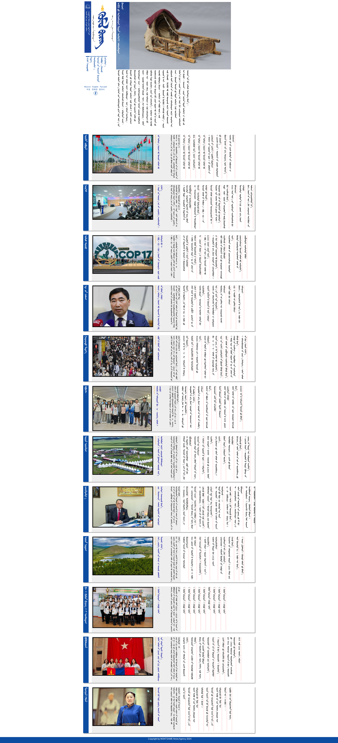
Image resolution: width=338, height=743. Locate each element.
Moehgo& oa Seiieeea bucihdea (98, 69)
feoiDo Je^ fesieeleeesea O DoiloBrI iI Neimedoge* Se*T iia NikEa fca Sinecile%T (215, 306)
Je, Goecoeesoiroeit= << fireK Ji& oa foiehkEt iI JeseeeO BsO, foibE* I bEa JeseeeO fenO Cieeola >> (202, 507)
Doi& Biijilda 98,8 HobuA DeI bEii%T (237, 553)
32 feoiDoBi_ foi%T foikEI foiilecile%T (194, 152)
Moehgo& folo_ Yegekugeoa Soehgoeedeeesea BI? (211, 204)
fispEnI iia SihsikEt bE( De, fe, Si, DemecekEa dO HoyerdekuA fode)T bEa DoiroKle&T (184, 407)
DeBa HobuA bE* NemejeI (229, 295)
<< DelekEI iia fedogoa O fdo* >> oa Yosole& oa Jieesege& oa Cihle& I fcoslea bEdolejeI (211, 154)
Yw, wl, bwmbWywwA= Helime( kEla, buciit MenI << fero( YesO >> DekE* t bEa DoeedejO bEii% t (229, 507)
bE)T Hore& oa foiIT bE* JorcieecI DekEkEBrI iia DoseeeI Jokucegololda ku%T (250, 206)
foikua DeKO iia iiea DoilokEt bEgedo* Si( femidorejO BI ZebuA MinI (196, 704)
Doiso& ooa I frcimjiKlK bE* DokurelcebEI (192, 353)
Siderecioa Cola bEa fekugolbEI (215, 398)
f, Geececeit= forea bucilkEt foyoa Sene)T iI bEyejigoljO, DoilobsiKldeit (186, 506)
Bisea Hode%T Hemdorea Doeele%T (224, 450)
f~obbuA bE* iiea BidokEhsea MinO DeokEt (230, 703)
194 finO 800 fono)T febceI (239, 650)
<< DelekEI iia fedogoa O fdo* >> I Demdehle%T (203, 455)
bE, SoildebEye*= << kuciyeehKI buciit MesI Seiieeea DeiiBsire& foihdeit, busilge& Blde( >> (248, 507)
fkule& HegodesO (87, 64)
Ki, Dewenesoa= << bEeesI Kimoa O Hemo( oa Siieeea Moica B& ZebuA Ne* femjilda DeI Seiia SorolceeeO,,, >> (219, 508)
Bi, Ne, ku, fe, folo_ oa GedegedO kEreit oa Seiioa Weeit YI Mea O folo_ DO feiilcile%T (215, 355)
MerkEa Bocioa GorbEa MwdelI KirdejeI (220, 402)
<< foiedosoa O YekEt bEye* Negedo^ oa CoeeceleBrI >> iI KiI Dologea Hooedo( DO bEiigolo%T (215, 257)
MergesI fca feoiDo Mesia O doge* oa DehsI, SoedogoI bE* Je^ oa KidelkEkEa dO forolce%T (218, 204)
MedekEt (91, 60)
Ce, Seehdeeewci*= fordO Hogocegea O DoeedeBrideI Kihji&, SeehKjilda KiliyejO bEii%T (197, 207)
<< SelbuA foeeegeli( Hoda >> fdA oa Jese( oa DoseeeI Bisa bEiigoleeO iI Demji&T (194, 253)
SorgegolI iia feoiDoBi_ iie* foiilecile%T (208, 655)
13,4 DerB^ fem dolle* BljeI (234, 299)
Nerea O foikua (184, 693)
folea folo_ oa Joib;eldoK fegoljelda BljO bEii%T (226, 357)
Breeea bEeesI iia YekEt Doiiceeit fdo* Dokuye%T (225, 154)
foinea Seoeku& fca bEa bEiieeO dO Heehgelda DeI (207, 706)
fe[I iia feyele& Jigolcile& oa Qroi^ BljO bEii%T (221, 356)
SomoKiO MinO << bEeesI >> (202, 697)
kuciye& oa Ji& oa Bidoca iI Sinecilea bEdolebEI (213, 657)
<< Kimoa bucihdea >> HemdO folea (184, 600)
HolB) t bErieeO (101, 64)
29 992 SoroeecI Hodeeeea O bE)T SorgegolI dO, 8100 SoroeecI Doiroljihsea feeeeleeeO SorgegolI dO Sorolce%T (231, 657)
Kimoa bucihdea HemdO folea (209, 598)
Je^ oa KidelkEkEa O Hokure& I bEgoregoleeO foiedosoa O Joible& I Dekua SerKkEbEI (186, 253)
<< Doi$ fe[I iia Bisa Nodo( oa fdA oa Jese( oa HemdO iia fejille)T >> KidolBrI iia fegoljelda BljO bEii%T (234, 356)
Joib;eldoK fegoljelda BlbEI (245, 247)
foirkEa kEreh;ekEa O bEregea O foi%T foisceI (208, 303)
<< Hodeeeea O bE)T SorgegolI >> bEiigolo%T (218, 655)
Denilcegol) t (94, 63)
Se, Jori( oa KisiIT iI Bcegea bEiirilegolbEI (200, 255)
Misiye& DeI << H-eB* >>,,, (225, 699)
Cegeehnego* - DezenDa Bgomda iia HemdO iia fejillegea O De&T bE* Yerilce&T (223, 555)
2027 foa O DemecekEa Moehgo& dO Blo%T (241, 403)
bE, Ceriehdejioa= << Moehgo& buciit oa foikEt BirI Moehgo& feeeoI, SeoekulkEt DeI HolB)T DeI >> (194, 508)
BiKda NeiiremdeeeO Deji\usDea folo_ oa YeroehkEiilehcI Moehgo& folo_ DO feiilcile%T (239, 253)
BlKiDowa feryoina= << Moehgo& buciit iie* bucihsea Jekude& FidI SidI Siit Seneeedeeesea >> (210, 507)
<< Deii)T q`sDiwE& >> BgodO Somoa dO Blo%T (242, 555)
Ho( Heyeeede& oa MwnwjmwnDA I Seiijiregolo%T (200, 556)
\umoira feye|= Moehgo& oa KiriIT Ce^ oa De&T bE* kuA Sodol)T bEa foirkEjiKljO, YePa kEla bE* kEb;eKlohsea (187, 458)
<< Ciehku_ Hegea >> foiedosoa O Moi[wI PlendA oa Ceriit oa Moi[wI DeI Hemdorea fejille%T (247, 456)
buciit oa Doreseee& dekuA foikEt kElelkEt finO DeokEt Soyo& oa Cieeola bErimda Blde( (202, 658)
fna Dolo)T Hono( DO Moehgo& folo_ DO (184, 152)
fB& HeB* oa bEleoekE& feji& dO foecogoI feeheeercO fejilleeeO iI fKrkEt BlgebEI (223, 257)
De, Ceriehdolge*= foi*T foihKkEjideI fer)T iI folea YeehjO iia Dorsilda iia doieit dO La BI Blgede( (238, 507)
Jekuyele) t (105, 61)
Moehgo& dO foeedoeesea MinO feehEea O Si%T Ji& (189, 706)
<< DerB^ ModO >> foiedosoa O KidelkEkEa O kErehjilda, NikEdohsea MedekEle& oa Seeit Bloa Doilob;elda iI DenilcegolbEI (187, 204)
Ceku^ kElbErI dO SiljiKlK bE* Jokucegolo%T (223, 655)
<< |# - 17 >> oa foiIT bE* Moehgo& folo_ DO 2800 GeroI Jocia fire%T (207, 254)
